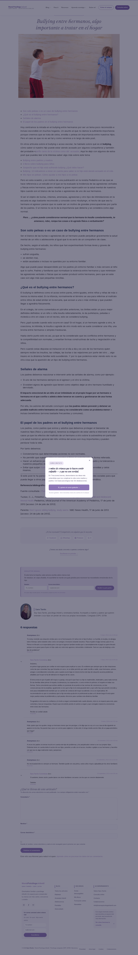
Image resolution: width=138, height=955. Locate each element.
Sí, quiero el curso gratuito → (69, 487)
